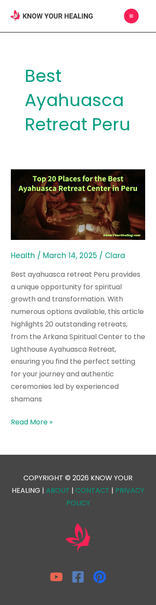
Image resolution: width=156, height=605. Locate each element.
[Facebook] (78, 576)
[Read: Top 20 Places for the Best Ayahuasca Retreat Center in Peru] (78, 204)
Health (23, 255)
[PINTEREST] (99, 576)
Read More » (31, 421)
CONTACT (92, 490)
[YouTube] (56, 576)
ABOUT (58, 490)
